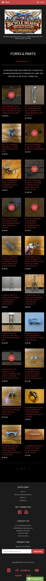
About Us (23, 497)
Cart (42, 2)
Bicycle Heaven (29, 562)
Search (23, 491)
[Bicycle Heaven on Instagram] (26, 513)
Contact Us (23, 500)
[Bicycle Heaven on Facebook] (20, 513)
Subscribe (38, 551)
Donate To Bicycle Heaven (23, 494)
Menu (7, 2)
